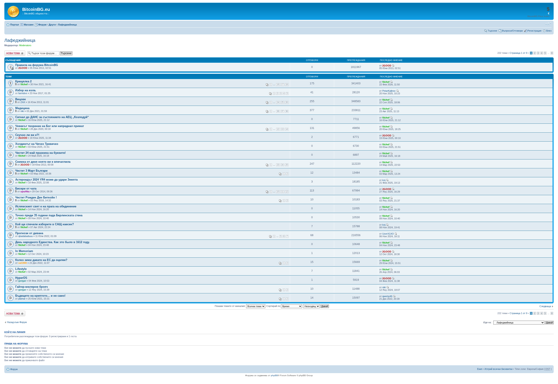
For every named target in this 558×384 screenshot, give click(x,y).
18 (287, 84)
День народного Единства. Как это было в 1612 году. (52, 242)
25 (282, 102)
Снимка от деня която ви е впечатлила (42, 161)
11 (282, 192)
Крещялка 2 (23, 81)
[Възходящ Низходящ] (316, 306)
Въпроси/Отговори (512, 30)
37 (282, 111)
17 (282, 84)
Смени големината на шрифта (548, 24)
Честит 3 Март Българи (31, 170)
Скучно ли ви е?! (27, 135)
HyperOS (21, 277)
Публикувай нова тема (14, 53)
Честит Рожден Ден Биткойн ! (36, 197)
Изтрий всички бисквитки (498, 369)
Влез (548, 30)
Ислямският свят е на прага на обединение (45, 206)
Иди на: (487, 322)
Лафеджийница (67, 24)
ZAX (22, 102)
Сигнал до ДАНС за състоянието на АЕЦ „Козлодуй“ (52, 117)
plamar (22, 298)
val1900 (22, 263)
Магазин (29, 24)
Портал (14, 24)
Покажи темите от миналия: (230, 306)
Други (52, 24)
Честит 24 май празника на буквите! (40, 152)
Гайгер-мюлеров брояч (31, 286)
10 (278, 192)
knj (383, 180)
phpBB (274, 375)
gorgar (22, 280)
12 (278, 129)
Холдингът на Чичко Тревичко (36, 143)
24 (278, 102)
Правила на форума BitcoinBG (36, 65)
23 (278, 165)
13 (282, 129)
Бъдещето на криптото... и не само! (40, 295)
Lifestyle (21, 269)
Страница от (518, 53)
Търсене (492, 30)
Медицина (22, 108)
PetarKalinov (389, 91)
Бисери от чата (25, 188)
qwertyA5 (387, 296)
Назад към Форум (17, 322)
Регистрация (534, 30)
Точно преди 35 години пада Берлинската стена (48, 215)
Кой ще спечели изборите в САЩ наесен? (44, 224)
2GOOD (22, 68)
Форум (42, 24)
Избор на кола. (25, 90)
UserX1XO (388, 233)
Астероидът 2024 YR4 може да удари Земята (46, 179)
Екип (479, 369)
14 (287, 129)
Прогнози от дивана (29, 233)
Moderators (25, 45)
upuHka (24, 191)
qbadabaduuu (25, 236)
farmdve (22, 93)
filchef (24, 84)
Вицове (20, 99)
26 (287, 102)
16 (278, 84)
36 (278, 111)
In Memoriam (24, 251)
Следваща (545, 306)
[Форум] (13, 11)
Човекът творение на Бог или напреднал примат (49, 126)
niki (22, 111)
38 (287, 111)
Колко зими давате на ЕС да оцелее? (41, 260)
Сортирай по (273, 306)
